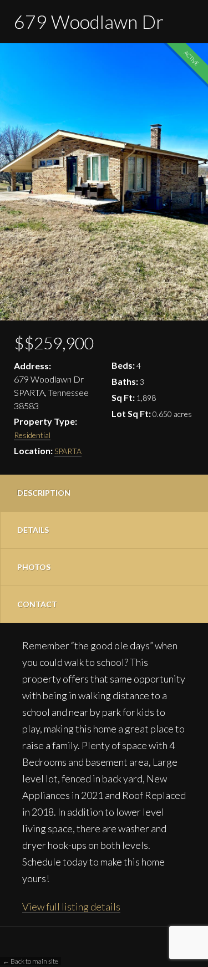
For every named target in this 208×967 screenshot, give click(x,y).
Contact (37, 604)
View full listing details (71, 906)
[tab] (104, 493)
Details (33, 530)
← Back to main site (30, 961)
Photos (33, 567)
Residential (32, 435)
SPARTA (68, 451)
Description (43, 492)
